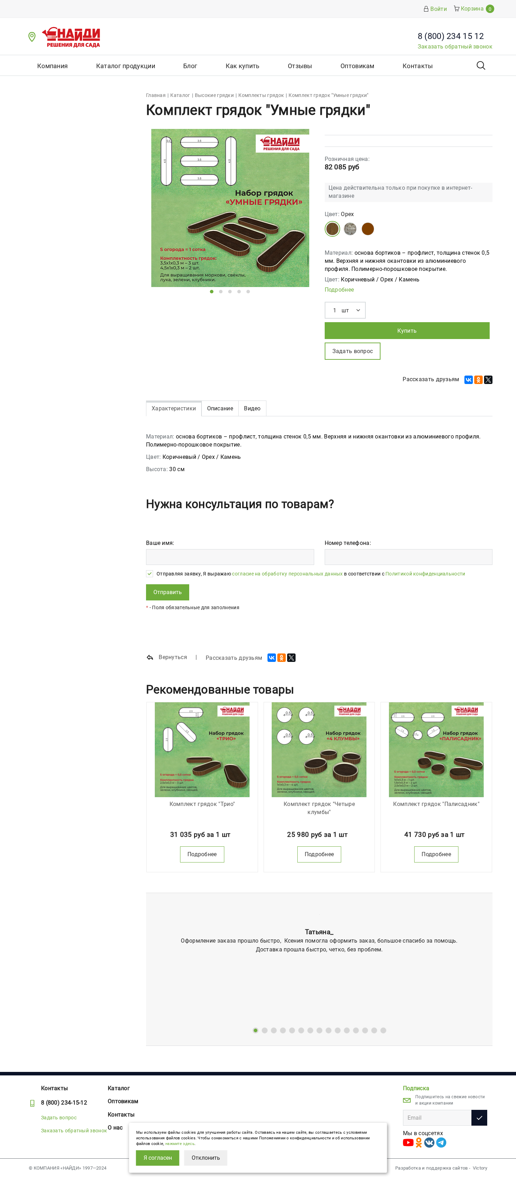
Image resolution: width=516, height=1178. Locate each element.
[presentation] (162, 212)
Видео (252, 408)
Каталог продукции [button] (125, 66)
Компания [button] (52, 66)
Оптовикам (357, 66)
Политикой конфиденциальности (425, 574)
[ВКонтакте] (468, 380)
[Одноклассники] (478, 380)
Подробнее (339, 289)
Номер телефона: (348, 543)
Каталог (119, 1088)
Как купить (243, 66)
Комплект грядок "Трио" (202, 804)
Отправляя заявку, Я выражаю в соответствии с (311, 574)
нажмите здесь (179, 1143)
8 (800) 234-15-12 (64, 1102)
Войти (438, 9)
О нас (115, 1127)
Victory (480, 1168)
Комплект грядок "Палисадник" (436, 804)
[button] (212, 291)
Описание (220, 408)
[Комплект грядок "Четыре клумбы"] (319, 749)
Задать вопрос (59, 1117)
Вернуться (172, 657)
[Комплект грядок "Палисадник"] (436, 749)
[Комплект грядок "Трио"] (202, 749)
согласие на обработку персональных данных (287, 574)
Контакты (418, 66)
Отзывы (300, 66)
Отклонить (206, 1157)
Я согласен (158, 1157)
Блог (190, 66)
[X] (488, 380)
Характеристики (174, 408)
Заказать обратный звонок (455, 46)
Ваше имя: (160, 543)
